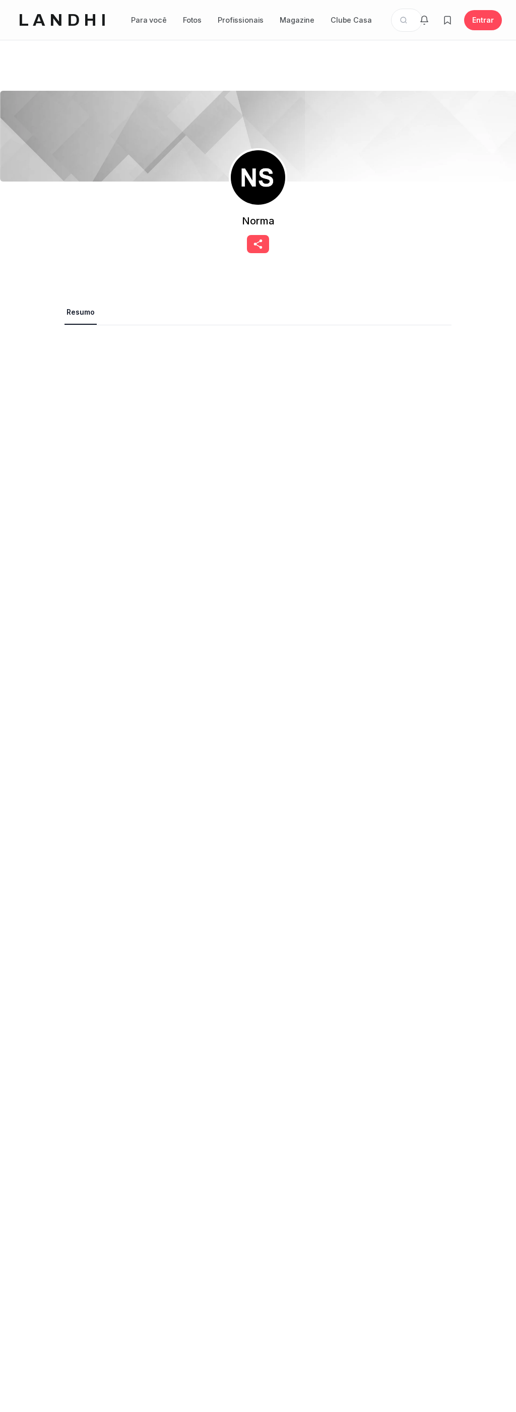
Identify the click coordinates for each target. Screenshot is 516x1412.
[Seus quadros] (447, 20)
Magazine (297, 20)
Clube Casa (351, 20)
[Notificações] (424, 20)
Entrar (483, 20)
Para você (149, 20)
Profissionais (241, 20)
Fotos (192, 20)
